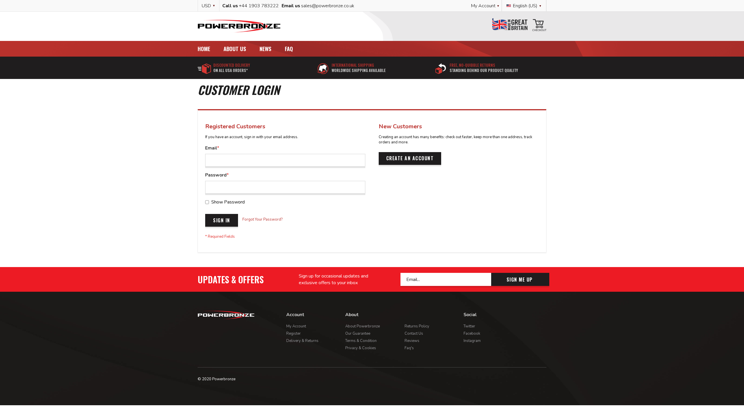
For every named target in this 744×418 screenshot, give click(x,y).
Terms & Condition (361, 340)
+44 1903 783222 (259, 6)
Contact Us (414, 333)
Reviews (412, 340)
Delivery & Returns (302, 340)
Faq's (409, 348)
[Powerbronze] (239, 26)
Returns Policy (417, 326)
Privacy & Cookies (360, 348)
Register (293, 333)
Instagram (472, 340)
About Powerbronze (362, 326)
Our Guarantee (357, 333)
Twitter (469, 326)
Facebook (472, 333)
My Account (296, 326)
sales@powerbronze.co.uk (327, 6)
